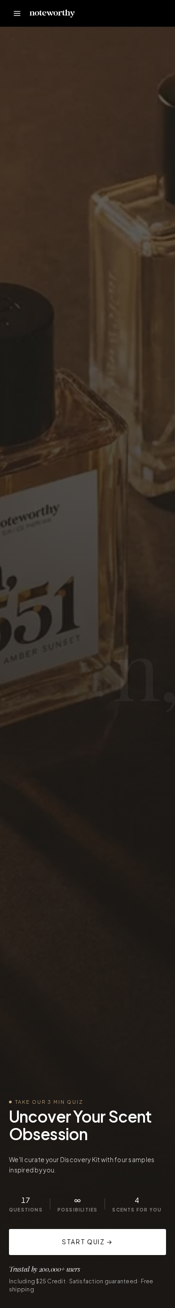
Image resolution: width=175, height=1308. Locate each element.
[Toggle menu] (17, 13)
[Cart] (157, 13)
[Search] (118, 13)
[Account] (137, 13)
